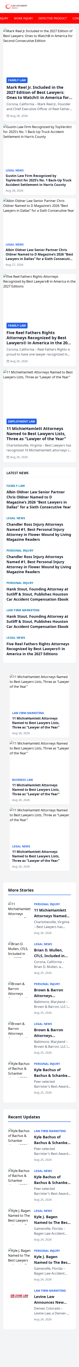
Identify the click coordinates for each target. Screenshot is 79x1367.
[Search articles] (74, 6)
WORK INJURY (23, 18)
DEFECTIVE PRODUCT (52, 18)
